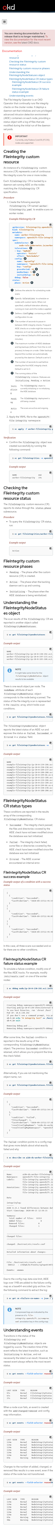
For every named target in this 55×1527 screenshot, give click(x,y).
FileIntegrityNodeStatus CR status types (31, 79)
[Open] (4, 22)
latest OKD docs (30, 42)
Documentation (12, 51)
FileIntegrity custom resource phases (29, 68)
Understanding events (21, 95)
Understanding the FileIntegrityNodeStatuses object (27, 74)
